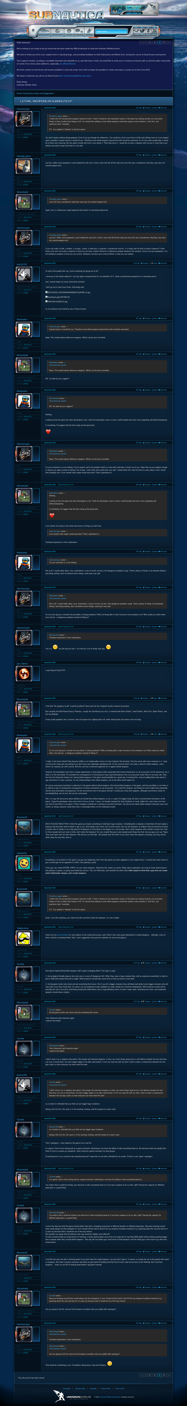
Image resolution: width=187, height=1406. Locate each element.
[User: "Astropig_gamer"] (27, 166)
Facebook (148, 31)
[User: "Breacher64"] (27, 827)
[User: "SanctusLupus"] (27, 119)
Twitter (142, 31)
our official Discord (67, 64)
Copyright (93, 1388)
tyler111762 (22, 264)
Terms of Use (119, 1388)
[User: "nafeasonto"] (27, 863)
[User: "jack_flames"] (27, 674)
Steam (136, 31)
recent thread (62, 935)
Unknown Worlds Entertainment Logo (72, 1396)
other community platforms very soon (75, 76)
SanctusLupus (23, 109)
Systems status (80, 1388)
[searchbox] (112, 31)
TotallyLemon (23, 928)
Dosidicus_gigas (55, 116)
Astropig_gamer (24, 156)
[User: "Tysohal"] (27, 974)
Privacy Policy (106, 1388)
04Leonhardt (22, 192)
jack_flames (22, 663)
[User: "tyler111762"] (27, 275)
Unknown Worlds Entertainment (153, 9)
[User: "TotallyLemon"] (27, 938)
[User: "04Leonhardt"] (27, 202)
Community (57, 31)
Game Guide (43, 31)
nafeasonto (22, 853)
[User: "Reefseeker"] (27, 330)
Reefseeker (22, 319)
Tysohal (20, 964)
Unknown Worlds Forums (66, 16)
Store (89, 31)
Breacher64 (22, 817)
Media (69, 31)
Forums (79, 31)
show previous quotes (57, 365)
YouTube (154, 31)
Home (32, 31)
